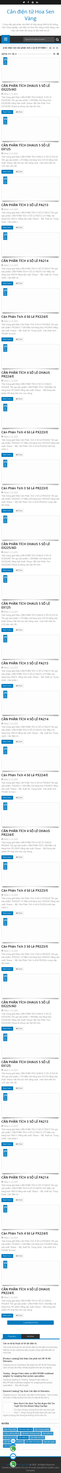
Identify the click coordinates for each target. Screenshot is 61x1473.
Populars (12, 1336)
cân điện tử (27, 24)
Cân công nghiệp (42, 1429)
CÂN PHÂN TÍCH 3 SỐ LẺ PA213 (24, 205)
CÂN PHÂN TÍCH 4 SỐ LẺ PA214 (24, 260)
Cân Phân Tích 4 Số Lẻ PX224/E (24, 316)
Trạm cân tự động (12, 1433)
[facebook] (28, 2)
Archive (30, 1336)
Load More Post (30, 1322)
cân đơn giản (49, 1442)
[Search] (57, 39)
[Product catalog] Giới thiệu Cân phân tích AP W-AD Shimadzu (27, 1359)
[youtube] (33, 2)
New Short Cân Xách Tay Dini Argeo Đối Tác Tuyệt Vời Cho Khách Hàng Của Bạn (34, 1404)
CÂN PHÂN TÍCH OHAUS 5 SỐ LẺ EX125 (25, 147)
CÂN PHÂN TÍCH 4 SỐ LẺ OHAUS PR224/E (25, 374)
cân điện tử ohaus (33, 1442)
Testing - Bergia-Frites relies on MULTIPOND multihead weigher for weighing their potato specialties (28, 1374)
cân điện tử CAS (37, 1437)
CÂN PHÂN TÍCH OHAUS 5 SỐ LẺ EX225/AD (25, 87)
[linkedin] (37, 2)
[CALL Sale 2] (13, 1464)
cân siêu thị (47, 1433)
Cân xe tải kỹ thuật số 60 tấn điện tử (20, 1343)
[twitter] (24, 2)
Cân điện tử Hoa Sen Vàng (30, 15)
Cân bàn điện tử (25, 1429)
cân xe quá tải (10, 1437)
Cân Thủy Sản (10, 1429)
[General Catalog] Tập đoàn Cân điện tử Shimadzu (26, 1391)
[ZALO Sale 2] (13, 1456)
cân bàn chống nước (31, 1433)
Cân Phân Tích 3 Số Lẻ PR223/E (24, 488)
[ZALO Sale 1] (13, 1441)
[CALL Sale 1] (13, 1449)
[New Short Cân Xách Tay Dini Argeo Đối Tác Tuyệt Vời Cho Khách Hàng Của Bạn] (8, 1407)
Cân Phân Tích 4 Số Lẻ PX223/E (24, 432)
